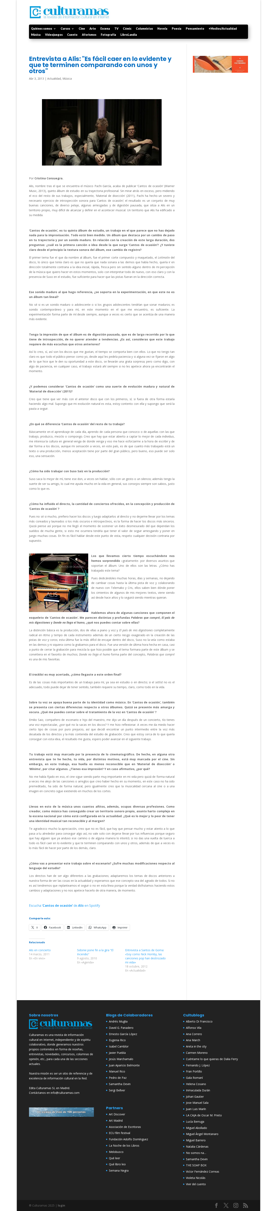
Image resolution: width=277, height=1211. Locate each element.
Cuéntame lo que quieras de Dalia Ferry (212, 1059)
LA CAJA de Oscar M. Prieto (204, 1115)
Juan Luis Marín (196, 1109)
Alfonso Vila (193, 1028)
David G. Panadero (121, 1028)
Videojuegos (54, 34)
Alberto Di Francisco (199, 1021)
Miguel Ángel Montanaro (202, 1134)
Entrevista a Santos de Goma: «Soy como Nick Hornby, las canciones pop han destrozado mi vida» (145, 956)
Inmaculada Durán (198, 1090)
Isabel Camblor (119, 1046)
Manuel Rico (117, 1071)
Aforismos (89, 34)
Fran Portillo (194, 1071)
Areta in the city (196, 1046)
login (61, 1205)
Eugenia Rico (117, 1040)
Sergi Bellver (117, 1090)
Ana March (193, 1040)
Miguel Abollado (196, 1128)
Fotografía (108, 34)
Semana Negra (119, 1170)
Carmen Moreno (197, 1053)
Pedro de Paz (118, 1078)
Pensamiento (195, 28)
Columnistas (144, 28)
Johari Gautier (195, 1096)
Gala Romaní (194, 1078)
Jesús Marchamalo (121, 1059)
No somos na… (196, 1153)
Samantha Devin (120, 1084)
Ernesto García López (123, 1034)
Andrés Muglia (118, 1021)
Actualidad (54, 78)
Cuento (72, 34)
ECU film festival (119, 1133)
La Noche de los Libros (124, 1145)
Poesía (176, 28)
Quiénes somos (41, 28)
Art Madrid (116, 1120)
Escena (105, 28)
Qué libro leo (117, 1164)
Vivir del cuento (196, 1184)
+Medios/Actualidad (223, 28)
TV (116, 28)
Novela (162, 28)
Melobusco (116, 1152)
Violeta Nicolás (195, 1178)
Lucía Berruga (195, 1121)
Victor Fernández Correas (202, 1171)
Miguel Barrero (196, 1140)
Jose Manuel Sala (197, 1103)
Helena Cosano (196, 1084)
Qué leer (114, 1158)
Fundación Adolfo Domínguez (128, 1139)
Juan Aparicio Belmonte (124, 1065)
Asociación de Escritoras (125, 1127)
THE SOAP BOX (196, 1165)
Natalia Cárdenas (197, 1146)
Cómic (127, 28)
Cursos (65, 28)
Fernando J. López (198, 1065)
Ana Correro (194, 1034)
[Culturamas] (61, 1030)
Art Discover (117, 1114)
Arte (92, 28)
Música (36, 34)
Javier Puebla (117, 1053)
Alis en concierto (40, 950)
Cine (82, 28)
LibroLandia (128, 34)
